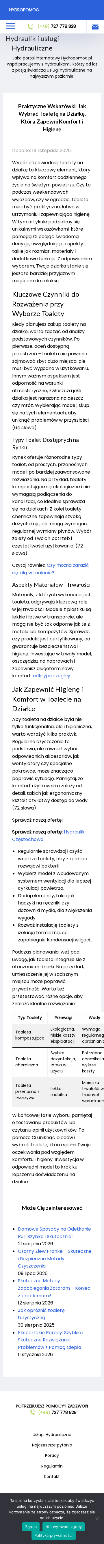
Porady (52, 1455)
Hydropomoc (24, 10)
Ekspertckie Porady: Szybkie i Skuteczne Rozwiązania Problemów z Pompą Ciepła (50, 1340)
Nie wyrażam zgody (63, 1526)
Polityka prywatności (53, 1535)
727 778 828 (57, 26)
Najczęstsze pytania (52, 1445)
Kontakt (52, 1476)
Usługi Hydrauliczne (52, 1435)
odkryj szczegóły (51, 675)
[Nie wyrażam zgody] (97, 1518)
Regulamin (52, 1466)
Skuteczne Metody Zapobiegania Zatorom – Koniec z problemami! (54, 1288)
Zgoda (31, 1526)
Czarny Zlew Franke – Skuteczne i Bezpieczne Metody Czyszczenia (55, 1258)
